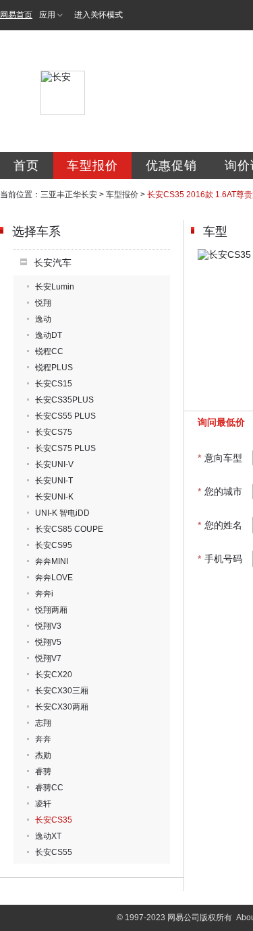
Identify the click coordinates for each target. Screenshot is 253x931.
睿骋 (43, 771)
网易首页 (16, 15)
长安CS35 (53, 820)
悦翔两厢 (51, 610)
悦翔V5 (48, 642)
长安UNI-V (54, 464)
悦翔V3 (48, 626)
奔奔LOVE (54, 577)
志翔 (43, 723)
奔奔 (43, 739)
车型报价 (92, 165)
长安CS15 (53, 383)
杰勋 (43, 755)
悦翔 (43, 303)
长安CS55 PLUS (65, 416)
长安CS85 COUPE (69, 529)
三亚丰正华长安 (68, 194)
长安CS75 (53, 432)
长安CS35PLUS (64, 400)
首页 (26, 165)
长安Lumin (54, 286)
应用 (47, 15)
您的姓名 (220, 525)
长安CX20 (53, 674)
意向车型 (220, 457)
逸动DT (48, 335)
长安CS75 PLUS (65, 448)
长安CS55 (53, 852)
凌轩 (43, 803)
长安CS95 (53, 545)
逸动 (43, 319)
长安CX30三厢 (61, 690)
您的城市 (220, 491)
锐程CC (49, 351)
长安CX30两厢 (61, 707)
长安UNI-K (54, 497)
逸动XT (48, 836)
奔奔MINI (51, 561)
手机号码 (220, 558)
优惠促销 (171, 165)
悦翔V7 (48, 658)
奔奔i (44, 593)
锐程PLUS (54, 367)
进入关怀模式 (98, 15)
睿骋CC (49, 787)
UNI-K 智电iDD (62, 513)
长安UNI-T (54, 480)
